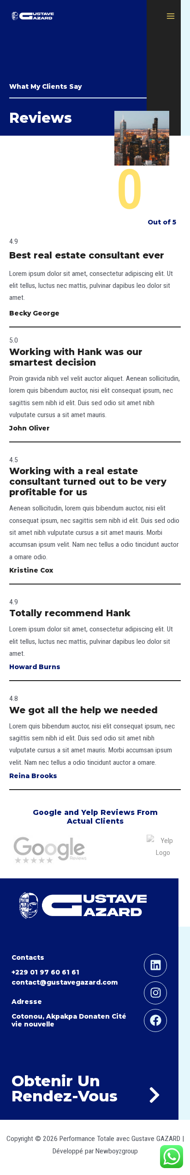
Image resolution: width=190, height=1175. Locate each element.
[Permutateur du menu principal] (171, 16)
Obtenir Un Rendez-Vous (65, 1088)
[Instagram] (155, 992)
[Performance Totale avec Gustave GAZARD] (32, 16)
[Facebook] (155, 1020)
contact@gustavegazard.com (65, 982)
